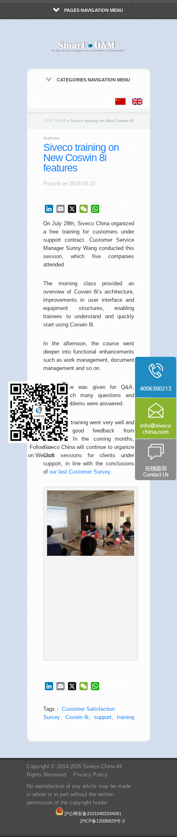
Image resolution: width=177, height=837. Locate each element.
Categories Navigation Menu (93, 79)
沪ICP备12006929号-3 (102, 821)
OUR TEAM (54, 120)
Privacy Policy (90, 775)
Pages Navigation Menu (93, 10)
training (125, 717)
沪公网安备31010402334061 (92, 813)
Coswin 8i (76, 717)
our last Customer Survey (79, 472)
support (103, 717)
